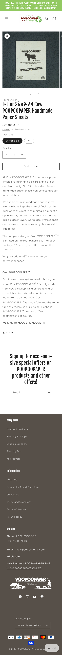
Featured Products (17, 429)
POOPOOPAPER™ (25, 649)
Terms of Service (16, 509)
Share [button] (9, 332)
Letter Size (12, 140)
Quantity (6, 148)
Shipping (6, 129)
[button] (6, 18)
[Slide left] (23, 93)
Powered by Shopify (43, 649)
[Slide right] (38, 93)
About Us (12, 479)
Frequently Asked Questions (23, 487)
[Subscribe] (49, 392)
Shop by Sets (14, 451)
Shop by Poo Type (17, 436)
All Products (13, 458)
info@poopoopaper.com (30, 549)
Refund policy (14, 516)
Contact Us (13, 494)
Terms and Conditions (19, 501)
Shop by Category (17, 443)
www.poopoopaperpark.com (24, 567)
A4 (29, 140)
